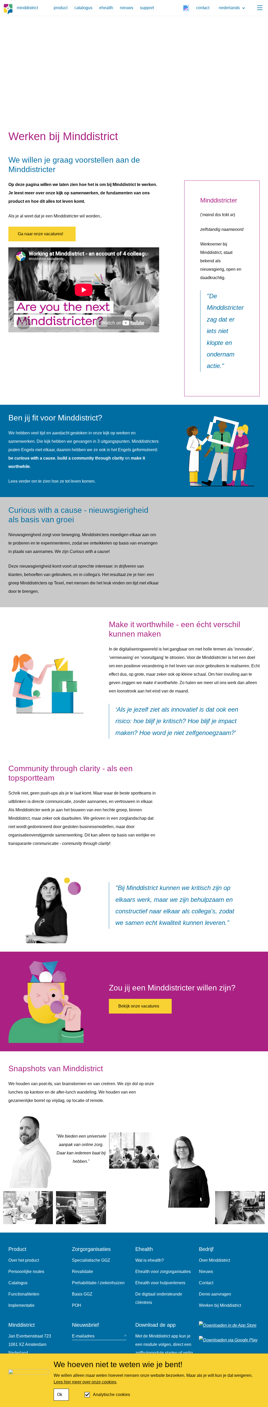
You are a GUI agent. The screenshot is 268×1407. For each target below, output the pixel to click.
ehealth (106, 8)
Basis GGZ (82, 1294)
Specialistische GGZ (91, 1260)
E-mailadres (83, 1336)
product (61, 8)
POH (76, 1305)
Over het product (23, 1260)
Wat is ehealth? (149, 1260)
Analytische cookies (111, 1394)
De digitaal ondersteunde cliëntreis (158, 1298)
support (147, 8)
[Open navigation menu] (259, 8)
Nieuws (206, 1271)
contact (202, 8)
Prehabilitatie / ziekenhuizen (98, 1283)
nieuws (126, 8)
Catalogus (17, 1283)
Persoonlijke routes (26, 1271)
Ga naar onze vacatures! (40, 234)
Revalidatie (82, 1271)
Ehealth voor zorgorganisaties (163, 1271)
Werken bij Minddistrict (220, 1305)
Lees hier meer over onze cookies (85, 1382)
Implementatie (21, 1305)
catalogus (83, 8)
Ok (59, 1394)
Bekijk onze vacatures (138, 1006)
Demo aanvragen (215, 1294)
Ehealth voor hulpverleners (160, 1283)
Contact (206, 1283)
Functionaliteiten (23, 1294)
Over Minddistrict (214, 1260)
